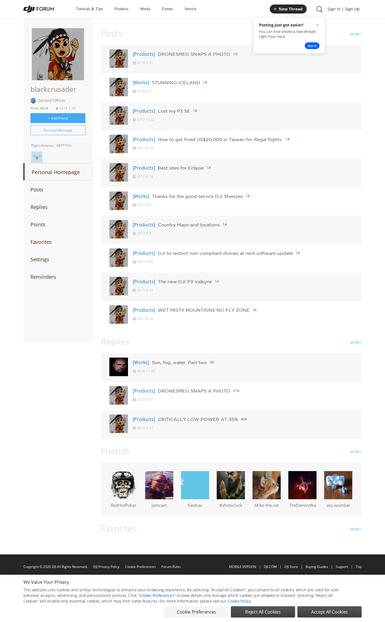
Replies (39, 207)
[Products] (144, 54)
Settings (39, 259)
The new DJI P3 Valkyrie (185, 281)
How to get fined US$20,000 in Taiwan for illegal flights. (220, 139)
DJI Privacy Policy (106, 566)
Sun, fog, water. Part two (179, 362)
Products (121, 9)
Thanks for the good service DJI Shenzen (197, 196)
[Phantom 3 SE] (37, 157)
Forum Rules (171, 566)
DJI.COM (270, 566)
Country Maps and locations (189, 224)
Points (37, 224)
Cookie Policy (239, 601)
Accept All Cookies (329, 612)
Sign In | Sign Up (344, 9)
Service (190, 9)
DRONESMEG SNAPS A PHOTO (194, 54)
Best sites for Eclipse (181, 167)
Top (359, 566)
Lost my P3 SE (174, 110)
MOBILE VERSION (242, 566)
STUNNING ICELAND (176, 82)
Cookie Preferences (140, 566)
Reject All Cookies (262, 612)
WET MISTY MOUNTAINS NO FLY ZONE (204, 310)
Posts (36, 189)
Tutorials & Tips (89, 9)
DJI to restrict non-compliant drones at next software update (225, 253)
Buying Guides (317, 566)
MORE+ (356, 34)
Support (342, 566)
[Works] (141, 82)
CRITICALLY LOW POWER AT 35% (198, 419)
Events (167, 9)
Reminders (43, 276)
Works (145, 9)
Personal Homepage (56, 172)
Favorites (41, 241)
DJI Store (291, 566)
